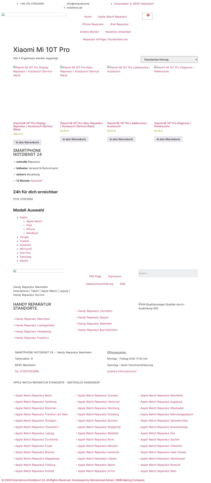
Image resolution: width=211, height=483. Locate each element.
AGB (122, 283)
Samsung (25, 256)
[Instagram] (170, 285)
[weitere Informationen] (121, 371)
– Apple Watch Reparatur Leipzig (34, 433)
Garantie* (37, 180)
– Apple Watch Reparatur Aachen (159, 439)
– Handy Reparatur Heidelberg (32, 331)
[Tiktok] (179, 285)
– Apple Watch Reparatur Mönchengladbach (165, 414)
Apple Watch (34, 221)
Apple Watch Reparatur (112, 16)
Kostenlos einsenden (118, 31)
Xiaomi (24, 260)
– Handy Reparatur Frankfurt (31, 337)
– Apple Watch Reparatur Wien (157, 471)
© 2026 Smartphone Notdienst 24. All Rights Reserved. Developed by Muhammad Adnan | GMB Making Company (73, 480)
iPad (29, 225)
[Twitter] (188, 285)
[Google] (161, 285)
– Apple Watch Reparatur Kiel (156, 433)
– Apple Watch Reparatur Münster (97, 446)
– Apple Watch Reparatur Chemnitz (160, 446)
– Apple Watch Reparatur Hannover (98, 401)
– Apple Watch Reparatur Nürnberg (97, 408)
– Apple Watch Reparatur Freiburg (34, 464)
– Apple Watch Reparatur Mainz (95, 464)
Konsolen (25, 245)
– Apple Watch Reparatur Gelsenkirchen (163, 420)
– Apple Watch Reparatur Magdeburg (36, 458)
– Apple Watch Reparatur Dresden (97, 395)
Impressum (114, 276)
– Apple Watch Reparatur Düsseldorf (36, 427)
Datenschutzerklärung (99, 283)
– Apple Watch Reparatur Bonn (95, 439)
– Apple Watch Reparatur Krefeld (33, 471)
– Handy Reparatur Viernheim (94, 311)
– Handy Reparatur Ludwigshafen (34, 325)
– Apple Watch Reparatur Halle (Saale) (162, 452)
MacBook (32, 233)
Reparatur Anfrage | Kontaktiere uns (105, 39)
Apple (23, 217)
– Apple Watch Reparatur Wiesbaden (161, 408)
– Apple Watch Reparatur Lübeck (96, 458)
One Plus (25, 252)
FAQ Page (95, 276)
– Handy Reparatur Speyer (92, 317)
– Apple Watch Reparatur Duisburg (97, 414)
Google (24, 237)
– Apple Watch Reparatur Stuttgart (34, 420)
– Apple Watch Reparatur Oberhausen (161, 458)
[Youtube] (152, 285)
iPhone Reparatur (93, 24)
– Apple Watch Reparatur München (34, 408)
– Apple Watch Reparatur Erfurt (95, 471)
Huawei (24, 241)
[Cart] (147, 16)
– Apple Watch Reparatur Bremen (33, 452)
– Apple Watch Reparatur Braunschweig (163, 427)
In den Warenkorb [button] (27, 142)
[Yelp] (142, 294)
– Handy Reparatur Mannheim (31, 318)
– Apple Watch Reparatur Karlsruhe (97, 452)
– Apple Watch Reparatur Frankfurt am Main (40, 414)
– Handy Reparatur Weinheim (94, 323)
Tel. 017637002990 (27, 371)
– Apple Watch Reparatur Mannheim (160, 395)
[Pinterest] (152, 294)
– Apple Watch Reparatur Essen (32, 446)
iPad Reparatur (119, 24)
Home (87, 16)
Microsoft (26, 248)
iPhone (30, 229)
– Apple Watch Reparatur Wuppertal (98, 427)
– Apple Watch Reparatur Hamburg (35, 401)
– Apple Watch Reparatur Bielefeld (97, 433)
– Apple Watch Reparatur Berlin (32, 395)
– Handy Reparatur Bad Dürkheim (96, 329)
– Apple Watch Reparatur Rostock (159, 464)
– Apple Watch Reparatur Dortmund (35, 439)
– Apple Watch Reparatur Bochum (97, 420)
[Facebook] (142, 285)
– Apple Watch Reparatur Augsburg (160, 401)
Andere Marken (89, 31)
